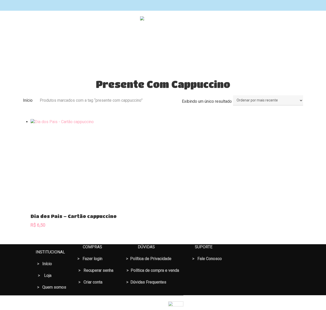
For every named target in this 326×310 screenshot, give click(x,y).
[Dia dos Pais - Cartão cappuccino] (75, 164)
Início (28, 100)
